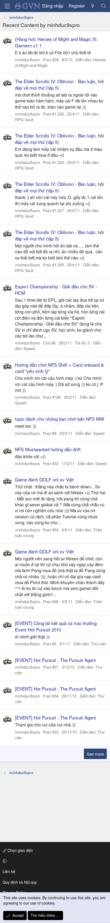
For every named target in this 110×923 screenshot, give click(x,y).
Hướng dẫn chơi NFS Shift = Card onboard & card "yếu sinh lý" (59, 367)
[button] (54, 861)
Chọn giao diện (19, 850)
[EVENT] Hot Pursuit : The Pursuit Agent (55, 660)
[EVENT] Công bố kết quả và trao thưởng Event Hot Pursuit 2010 (56, 626)
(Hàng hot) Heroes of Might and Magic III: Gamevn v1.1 (56, 42)
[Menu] (7, 6)
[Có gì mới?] (92, 6)
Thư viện (98, 643)
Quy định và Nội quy (20, 882)
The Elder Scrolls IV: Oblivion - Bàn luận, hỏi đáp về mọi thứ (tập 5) (59, 84)
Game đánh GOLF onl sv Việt (44, 479)
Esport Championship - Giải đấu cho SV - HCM (56, 289)
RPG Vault (24, 119)
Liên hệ (9, 871)
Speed (29, 348)
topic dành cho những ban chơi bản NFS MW (59, 418)
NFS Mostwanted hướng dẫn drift (48, 449)
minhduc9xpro (27, 59)
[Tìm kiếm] (103, 6)
